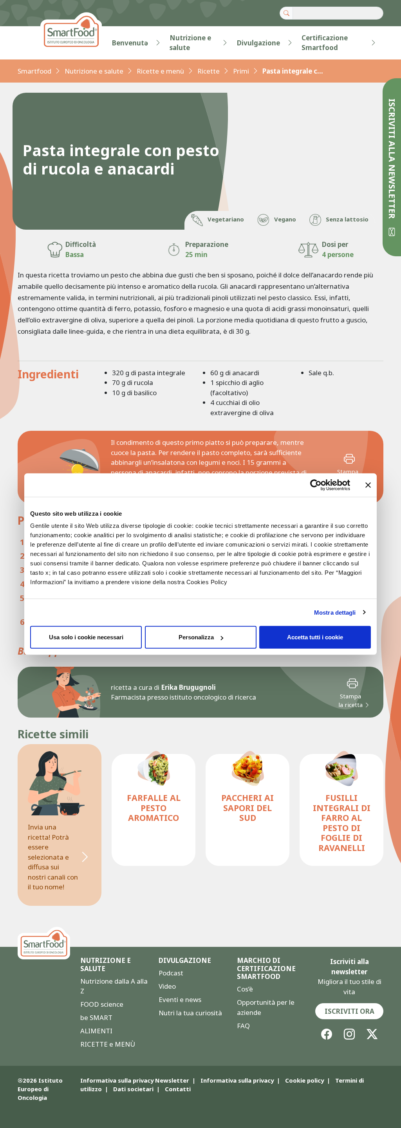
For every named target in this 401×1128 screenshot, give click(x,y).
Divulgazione (258, 42)
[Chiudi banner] (368, 485)
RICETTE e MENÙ (107, 1044)
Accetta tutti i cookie (315, 637)
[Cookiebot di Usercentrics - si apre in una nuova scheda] (316, 485)
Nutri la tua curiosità (190, 1012)
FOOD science (101, 1004)
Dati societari (133, 1089)
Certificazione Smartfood (325, 42)
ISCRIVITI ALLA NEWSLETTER (392, 160)
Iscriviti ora (349, 1011)
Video (167, 986)
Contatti (178, 1089)
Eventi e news (180, 999)
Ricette (208, 71)
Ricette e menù (160, 71)
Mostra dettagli (335, 612)
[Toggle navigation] (33, 42)
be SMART (96, 1017)
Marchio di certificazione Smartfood (266, 968)
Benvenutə (130, 42)
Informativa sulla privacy (237, 1080)
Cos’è (245, 988)
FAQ (243, 1025)
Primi (241, 71)
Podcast (171, 972)
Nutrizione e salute (190, 42)
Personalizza (196, 637)
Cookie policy (304, 1080)
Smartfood (34, 71)
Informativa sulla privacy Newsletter (134, 1080)
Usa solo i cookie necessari (86, 637)
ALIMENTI (96, 1030)
